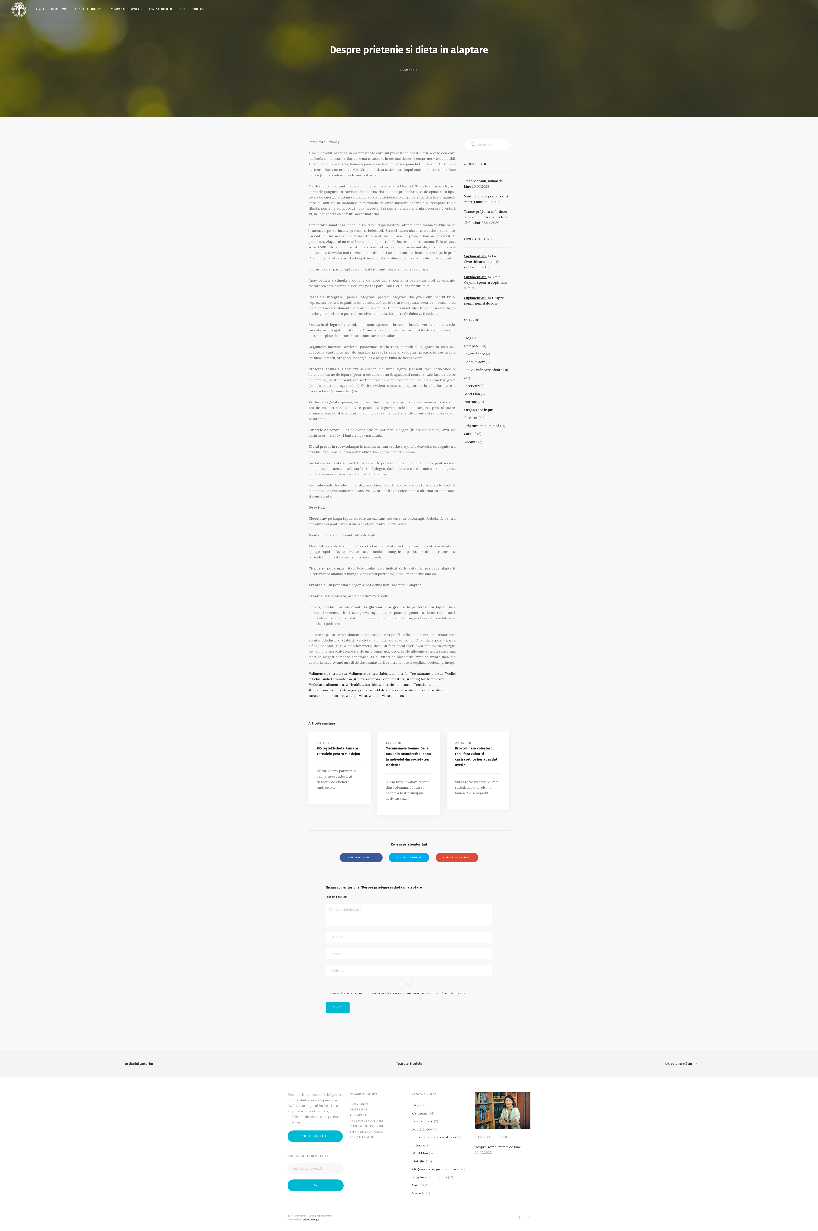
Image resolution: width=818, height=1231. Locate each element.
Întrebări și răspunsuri (367, 1126)
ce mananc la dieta (427, 673)
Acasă (40, 9)
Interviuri (472, 386)
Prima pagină (359, 1104)
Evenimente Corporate (126, 9)
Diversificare (474, 354)
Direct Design (311, 1219)
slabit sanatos (423, 690)
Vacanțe (470, 442)
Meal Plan (472, 394)
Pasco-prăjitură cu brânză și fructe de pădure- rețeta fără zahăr (486, 217)
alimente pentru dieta (329, 673)
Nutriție (470, 402)
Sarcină (470, 433)
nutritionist (425, 684)
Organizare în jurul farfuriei (435, 1169)
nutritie (371, 684)
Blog (182, 9)
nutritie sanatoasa (397, 684)
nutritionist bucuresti (328, 690)
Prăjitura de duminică (481, 426)
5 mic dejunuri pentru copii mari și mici (485, 282)
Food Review (474, 362)
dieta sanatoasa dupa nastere (380, 679)
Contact (198, 9)
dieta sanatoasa (339, 679)
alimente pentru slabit (369, 673)
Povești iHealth (160, 9)
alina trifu (400, 673)
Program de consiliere (366, 1120)
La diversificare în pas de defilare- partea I (482, 261)
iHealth (354, 684)
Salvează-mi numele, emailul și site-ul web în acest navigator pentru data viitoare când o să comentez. (399, 993)
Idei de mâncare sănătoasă (486, 370)
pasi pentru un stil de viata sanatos (379, 690)
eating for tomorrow (426, 679)
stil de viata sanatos (388, 695)
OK (315, 1185)
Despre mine (59, 9)
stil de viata (358, 695)
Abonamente (359, 1115)
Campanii (472, 346)
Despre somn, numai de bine (498, 1147)
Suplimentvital (475, 256)
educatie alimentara (327, 684)
